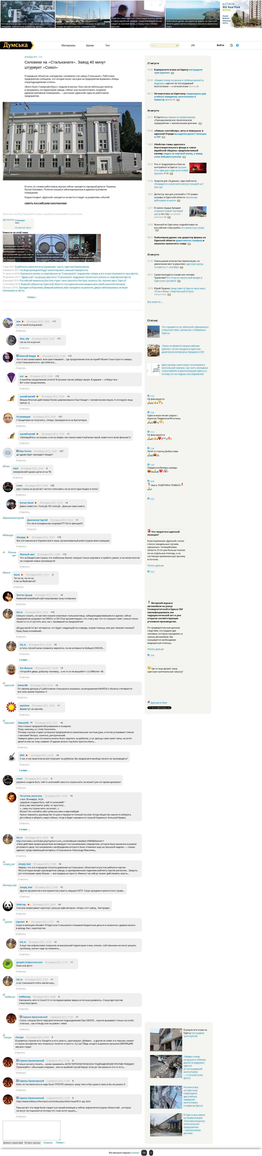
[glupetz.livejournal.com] (8, 968)
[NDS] (11, 761)
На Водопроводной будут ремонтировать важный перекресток (54, 270)
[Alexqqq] (8, 535)
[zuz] (11, 382)
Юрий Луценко (162, 288)
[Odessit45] (8, 722)
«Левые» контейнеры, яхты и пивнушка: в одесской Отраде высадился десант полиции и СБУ (80, 25)
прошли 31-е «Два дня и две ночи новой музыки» (171, 170)
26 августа (153, 110)
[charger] (7, 1037)
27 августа (153, 63)
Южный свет (27, 554)
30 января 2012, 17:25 (36, 979)
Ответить (21, 330)
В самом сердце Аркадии (167, 207)
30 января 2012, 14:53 (44, 904)
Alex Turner (25, 451)
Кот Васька (26, 668)
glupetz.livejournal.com (29, 962)
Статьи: (152, 320)
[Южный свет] (10, 555)
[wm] (8, 327)
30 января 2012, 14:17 (46, 722)
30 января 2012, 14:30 (46, 668)
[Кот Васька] (11, 673)
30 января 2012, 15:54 (40, 941)
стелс (19, 485)
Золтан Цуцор (24, 594)
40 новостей (20, 227)
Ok (144, 1152)
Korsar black (26, 502)
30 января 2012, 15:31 (42, 921)
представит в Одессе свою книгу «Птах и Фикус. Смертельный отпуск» (179, 290)
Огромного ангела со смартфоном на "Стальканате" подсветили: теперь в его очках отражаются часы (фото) (79, 273)
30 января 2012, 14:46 (44, 863)
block (17, 574)
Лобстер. (21, 904)
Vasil (15, 468)
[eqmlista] (11, 711)
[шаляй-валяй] (11, 402)
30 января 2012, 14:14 (41, 685)
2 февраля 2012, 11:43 (58, 1060)
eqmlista (24, 705)
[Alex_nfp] (11, 344)
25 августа (153, 254)
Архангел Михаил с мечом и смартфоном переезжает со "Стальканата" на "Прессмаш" (50, 257)
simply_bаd (24, 863)
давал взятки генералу (189, 240)
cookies (135, 1152)
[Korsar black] (11, 508)
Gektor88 (23, 685)
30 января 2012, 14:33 (36, 837)
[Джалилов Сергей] (13, 517)
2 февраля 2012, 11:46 (58, 1080)
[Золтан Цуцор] (8, 600)
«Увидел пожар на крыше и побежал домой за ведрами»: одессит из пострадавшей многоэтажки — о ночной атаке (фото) (195, 1067)
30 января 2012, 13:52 (61, 519)
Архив (90, 45)
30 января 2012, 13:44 (53, 355)
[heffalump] (9, 996)
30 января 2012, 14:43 (56, 795)
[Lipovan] (8, 921)
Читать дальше (155, 565)
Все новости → (155, 301)
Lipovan (20, 921)
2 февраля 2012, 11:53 (58, 1097)
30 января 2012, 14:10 (37, 574)
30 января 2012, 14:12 (46, 594)
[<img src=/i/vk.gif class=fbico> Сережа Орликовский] (11, 1022)
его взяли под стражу (192, 227)
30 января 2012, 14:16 (40, 644)
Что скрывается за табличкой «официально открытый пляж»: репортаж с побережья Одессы (185, 330)
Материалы (68, 45)
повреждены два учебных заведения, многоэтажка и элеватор (180, 96)
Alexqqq (21, 537)
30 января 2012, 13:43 (38, 321)
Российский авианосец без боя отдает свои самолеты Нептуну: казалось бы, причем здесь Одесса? (73, 280)
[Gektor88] (8, 685)
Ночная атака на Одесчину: (170, 93)
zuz (21, 376)
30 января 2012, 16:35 (53, 396)
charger (19, 1037)
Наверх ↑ (32, 297)
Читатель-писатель (31, 795)
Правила (48, 1142)
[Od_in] (8, 618)
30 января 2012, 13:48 (36, 485)
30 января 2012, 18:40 (44, 996)
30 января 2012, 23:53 (37, 1037)
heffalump (24, 996)
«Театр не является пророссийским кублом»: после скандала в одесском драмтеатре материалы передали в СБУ (183, 348)
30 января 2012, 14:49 (46, 887)
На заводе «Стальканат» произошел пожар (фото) (81, 258)
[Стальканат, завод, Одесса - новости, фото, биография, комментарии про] (8, 220)
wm (18, 321)
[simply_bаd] (9, 864)
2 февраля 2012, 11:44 (61, 1016)
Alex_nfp (24, 338)
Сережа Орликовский (34, 1016)
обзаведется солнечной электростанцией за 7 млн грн (179, 185)
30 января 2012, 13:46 (41, 376)
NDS (22, 755)
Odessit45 (23, 722)
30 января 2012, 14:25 (42, 755)
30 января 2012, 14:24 (36, 778)
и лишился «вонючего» (179, 242)
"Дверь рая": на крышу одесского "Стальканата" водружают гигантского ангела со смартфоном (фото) (76, 277)
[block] (7, 572)
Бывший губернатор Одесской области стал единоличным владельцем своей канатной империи (73, 284)
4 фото (28, 227)
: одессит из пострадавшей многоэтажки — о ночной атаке (175, 85)
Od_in (19, 612)
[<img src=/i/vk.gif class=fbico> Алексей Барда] (8, 361)
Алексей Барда (27, 355)
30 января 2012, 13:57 (43, 537)
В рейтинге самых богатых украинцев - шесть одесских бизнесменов (52, 266)
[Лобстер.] (8, 910)
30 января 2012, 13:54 (51, 502)
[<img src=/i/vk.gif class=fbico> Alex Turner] (8, 457)
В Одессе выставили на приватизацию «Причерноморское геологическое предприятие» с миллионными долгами (194, 1124)
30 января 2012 (31, 57)
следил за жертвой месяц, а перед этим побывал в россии (178, 155)
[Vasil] (6, 466)
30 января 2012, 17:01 (53, 433)
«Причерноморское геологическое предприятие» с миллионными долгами (175, 122)
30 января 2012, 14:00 (48, 554)
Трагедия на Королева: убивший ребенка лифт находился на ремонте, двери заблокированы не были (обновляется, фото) (65, 289)
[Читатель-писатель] (11, 801)
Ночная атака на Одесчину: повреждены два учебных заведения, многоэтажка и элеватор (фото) (26, 25)
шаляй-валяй (27, 396)
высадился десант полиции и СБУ (180, 135)
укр (193, 45)
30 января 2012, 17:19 (56, 962)
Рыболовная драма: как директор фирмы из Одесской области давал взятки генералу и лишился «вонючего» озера (192, 24)
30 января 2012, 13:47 (32, 468)
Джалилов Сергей (37, 519)
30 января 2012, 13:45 (43, 338)
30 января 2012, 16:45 (43, 705)
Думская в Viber (159, 702)
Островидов (23, 416)
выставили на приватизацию (179, 117)
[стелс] (8, 491)
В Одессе (159, 117)
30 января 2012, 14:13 (36, 612)
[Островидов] (8, 422)
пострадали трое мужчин (194, 1034)
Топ (107, 45)
